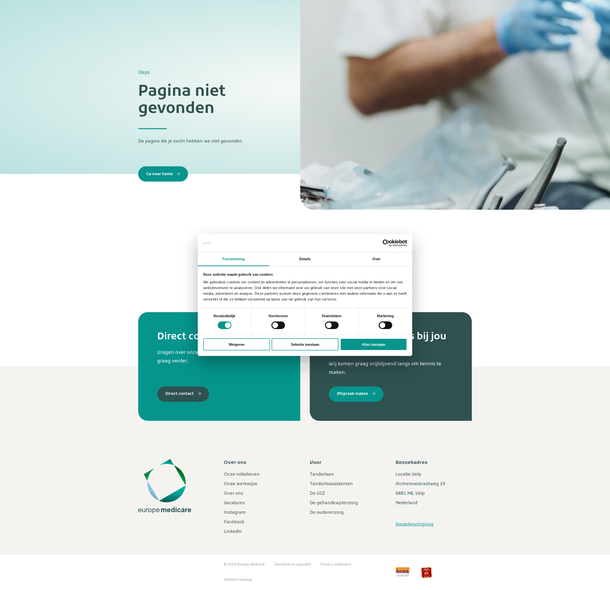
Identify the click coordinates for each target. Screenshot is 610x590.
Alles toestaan (373, 344)
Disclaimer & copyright (292, 564)
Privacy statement (335, 564)
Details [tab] (305, 259)
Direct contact (179, 394)
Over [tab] (376, 259)
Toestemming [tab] (233, 259)
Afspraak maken (352, 394)
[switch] (278, 325)
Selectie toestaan (305, 344)
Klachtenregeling (238, 580)
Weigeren (236, 344)
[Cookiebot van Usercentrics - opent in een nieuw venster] (386, 243)
